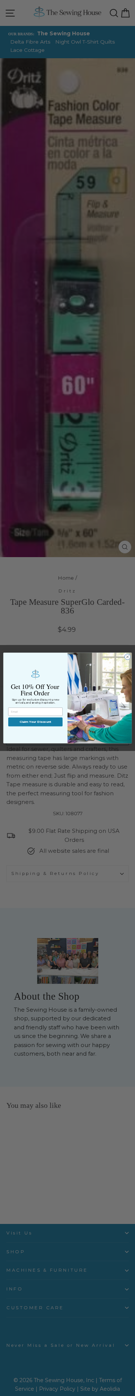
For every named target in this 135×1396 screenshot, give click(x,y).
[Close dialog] (127, 657)
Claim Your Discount (35, 722)
